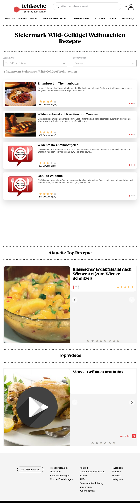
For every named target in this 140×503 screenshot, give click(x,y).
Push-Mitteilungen (59, 475)
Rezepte (10, 18)
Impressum (86, 487)
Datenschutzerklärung (91, 483)
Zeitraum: (8, 57)
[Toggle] (129, 7)
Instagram (117, 479)
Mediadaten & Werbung (92, 471)
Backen (22, 18)
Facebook (117, 467)
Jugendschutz (87, 490)
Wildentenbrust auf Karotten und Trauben (68, 114)
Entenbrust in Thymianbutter (59, 83)
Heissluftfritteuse (55, 18)
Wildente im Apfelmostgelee (58, 145)
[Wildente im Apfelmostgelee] (20, 155)
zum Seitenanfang (30, 469)
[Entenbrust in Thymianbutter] (20, 94)
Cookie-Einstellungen (61, 479)
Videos (112, 18)
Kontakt (84, 467)
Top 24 (33, 18)
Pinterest (116, 471)
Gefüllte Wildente (50, 176)
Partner (84, 475)
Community (127, 18)
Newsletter (55, 471)
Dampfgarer (81, 18)
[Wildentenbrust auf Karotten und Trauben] (20, 125)
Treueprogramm (59, 467)
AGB (82, 479)
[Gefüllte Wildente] (20, 186)
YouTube (116, 475)
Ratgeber (99, 18)
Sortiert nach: (80, 57)
